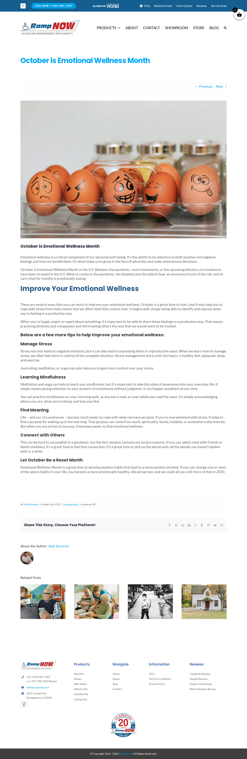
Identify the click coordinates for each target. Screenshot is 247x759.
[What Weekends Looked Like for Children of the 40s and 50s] (150, 586)
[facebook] (23, 6)
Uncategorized (70, 504)
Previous (205, 86)
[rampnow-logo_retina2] (50, 20)
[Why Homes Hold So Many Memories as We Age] (204, 586)
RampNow (126, 753)
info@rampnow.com (38, 687)
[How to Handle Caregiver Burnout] (96, 586)
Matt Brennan (31, 504)
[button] (225, 27)
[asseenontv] (105, 5)
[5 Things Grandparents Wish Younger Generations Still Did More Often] (42, 586)
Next (219, 86)
